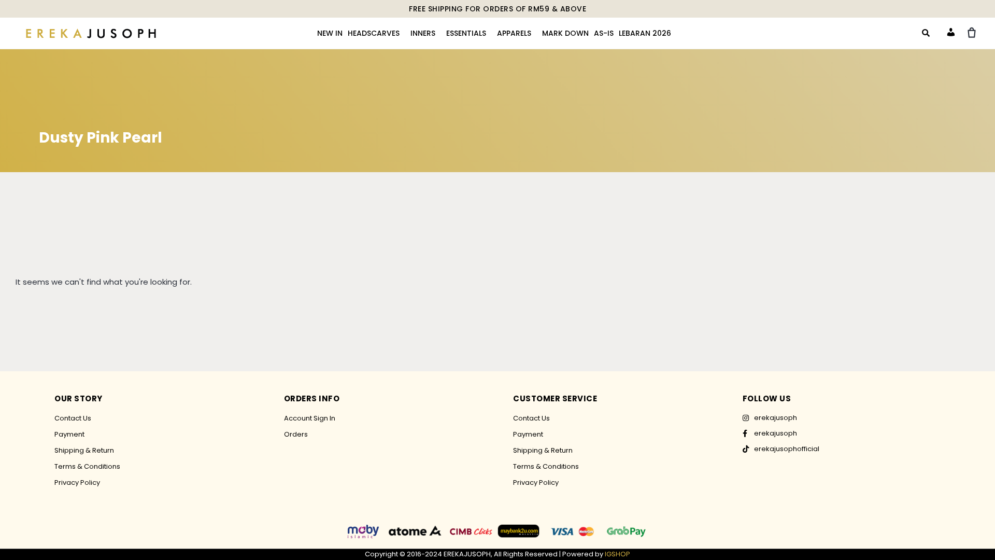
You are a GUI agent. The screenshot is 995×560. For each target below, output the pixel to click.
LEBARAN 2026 (645, 33)
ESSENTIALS (466, 33)
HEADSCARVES (374, 33)
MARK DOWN (565, 33)
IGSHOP (617, 554)
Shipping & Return (84, 450)
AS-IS (604, 33)
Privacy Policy (77, 482)
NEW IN (330, 33)
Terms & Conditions (87, 466)
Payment (69, 434)
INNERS (422, 33)
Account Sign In (309, 418)
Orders (296, 434)
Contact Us (72, 418)
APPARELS (514, 33)
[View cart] (971, 32)
